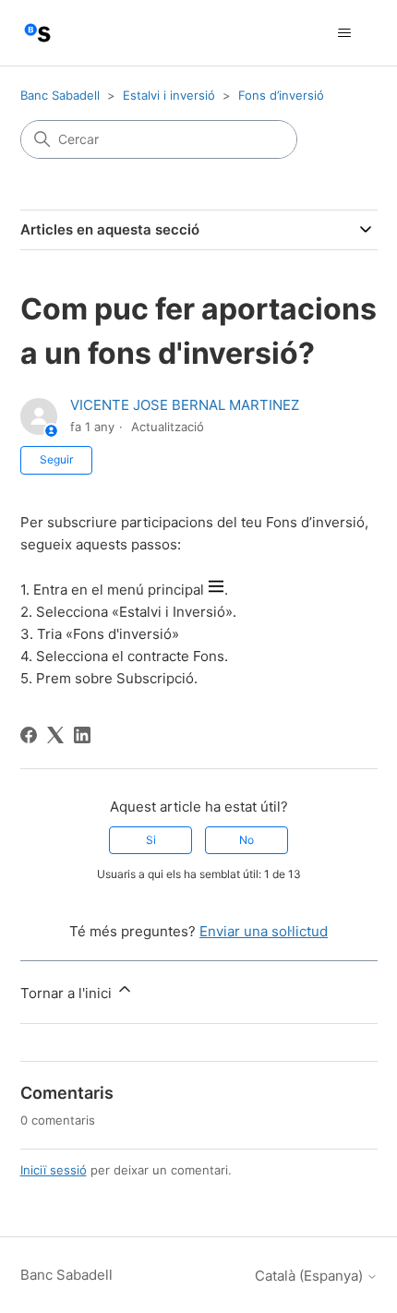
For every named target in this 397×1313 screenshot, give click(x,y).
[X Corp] (55, 735)
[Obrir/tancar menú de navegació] (345, 33)
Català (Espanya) (311, 1275)
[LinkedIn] (82, 735)
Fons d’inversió (281, 95)
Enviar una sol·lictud (263, 931)
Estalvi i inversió (169, 95)
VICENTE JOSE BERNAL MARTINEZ (184, 405)
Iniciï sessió (53, 1169)
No (246, 840)
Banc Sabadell (60, 95)
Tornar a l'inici (67, 993)
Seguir (56, 459)
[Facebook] (28, 735)
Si (151, 840)
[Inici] (37, 33)
